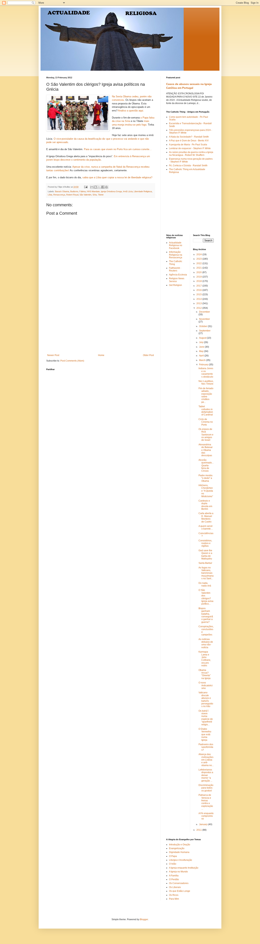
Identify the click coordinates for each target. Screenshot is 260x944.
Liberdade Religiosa (143, 191)
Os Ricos (173, 895)
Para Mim (174, 899)
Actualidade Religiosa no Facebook (175, 245)
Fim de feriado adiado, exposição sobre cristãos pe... (206, 395)
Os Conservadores (178, 883)
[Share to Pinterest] (106, 187)
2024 (199, 254)
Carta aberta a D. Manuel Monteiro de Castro (206, 517)
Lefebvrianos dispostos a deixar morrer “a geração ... (206, 775)
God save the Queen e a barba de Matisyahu (205, 554)
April (201, 355)
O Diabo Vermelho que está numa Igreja (205, 734)
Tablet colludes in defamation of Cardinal (206, 410)
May (201, 351)
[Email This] (92, 187)
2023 (199, 259)
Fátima (82, 191)
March (202, 360)
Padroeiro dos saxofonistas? (206, 747)
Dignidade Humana (179, 852)
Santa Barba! (205, 563)
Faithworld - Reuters (175, 269)
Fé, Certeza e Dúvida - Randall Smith (188, 165)
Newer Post (53, 355)
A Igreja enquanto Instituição (183, 867)
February (204, 364)
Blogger (144, 919)
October (203, 326)
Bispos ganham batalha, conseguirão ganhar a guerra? (206, 615)
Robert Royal (72, 195)
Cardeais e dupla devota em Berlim (205, 504)
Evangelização (176, 848)
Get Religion (175, 285)
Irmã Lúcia (128, 191)
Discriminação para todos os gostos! (206, 788)
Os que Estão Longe (179, 891)
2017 (199, 285)
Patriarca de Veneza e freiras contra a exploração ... (206, 802)
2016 (199, 290)
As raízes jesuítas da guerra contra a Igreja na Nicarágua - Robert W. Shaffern (191, 153)
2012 (199, 308)
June (202, 347)
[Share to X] (99, 187)
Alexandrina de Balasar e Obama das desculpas (206, 450)
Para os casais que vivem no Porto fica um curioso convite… (118, 149)
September (205, 330)
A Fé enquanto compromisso (206, 816)
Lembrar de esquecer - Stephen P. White (190, 148)
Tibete (101, 195)
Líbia (50, 195)
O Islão (172, 863)
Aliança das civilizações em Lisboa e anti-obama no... (206, 760)
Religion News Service (176, 279)
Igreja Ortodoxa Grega (111, 191)
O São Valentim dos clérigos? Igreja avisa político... (206, 597)
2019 (199, 276)
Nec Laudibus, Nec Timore (206, 382)
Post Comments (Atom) (72, 360)
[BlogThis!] (95, 187)
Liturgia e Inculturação (180, 860)
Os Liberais (175, 887)
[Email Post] (85, 187)
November (204, 319)
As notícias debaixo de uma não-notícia (206, 643)
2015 (199, 294)
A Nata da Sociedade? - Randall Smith (189, 136)
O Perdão (174, 879)
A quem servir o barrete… (206, 527)
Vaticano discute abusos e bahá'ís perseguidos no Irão (206, 699)
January (203, 824)
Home (101, 355)
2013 (199, 303)
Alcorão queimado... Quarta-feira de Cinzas (206, 465)
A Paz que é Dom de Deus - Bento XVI (188, 140)
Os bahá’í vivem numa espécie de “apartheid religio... (206, 718)
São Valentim (85, 195)
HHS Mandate (93, 191)
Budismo (74, 191)
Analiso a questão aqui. (131, 110)
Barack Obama (62, 191)
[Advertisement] (100, 325)
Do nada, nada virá (205, 584)
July (201, 342)
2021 (199, 267)
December (204, 311)
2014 (199, 299)
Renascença (59, 195)
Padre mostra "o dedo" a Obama (205, 478)
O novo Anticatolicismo (206, 685)
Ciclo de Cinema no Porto (206, 422)
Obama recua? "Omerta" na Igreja (205, 674)
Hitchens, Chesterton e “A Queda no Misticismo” (206, 491)
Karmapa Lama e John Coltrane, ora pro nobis (205, 658)
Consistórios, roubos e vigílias (205, 543)
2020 (199, 272)
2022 (199, 263)
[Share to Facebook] (103, 187)
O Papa (173, 856)
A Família (174, 875)
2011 (199, 830)
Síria (95, 195)
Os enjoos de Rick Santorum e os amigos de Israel (206, 435)
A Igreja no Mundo (178, 871)
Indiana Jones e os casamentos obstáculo (206, 372)
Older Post (148, 355)
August (203, 338)
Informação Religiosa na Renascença (175, 255)
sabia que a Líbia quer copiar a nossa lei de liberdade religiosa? (117, 177)
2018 (199, 281)
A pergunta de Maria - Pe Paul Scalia (188, 144)
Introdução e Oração (179, 844)
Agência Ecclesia (178, 274)
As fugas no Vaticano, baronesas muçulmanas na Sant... (206, 573)
